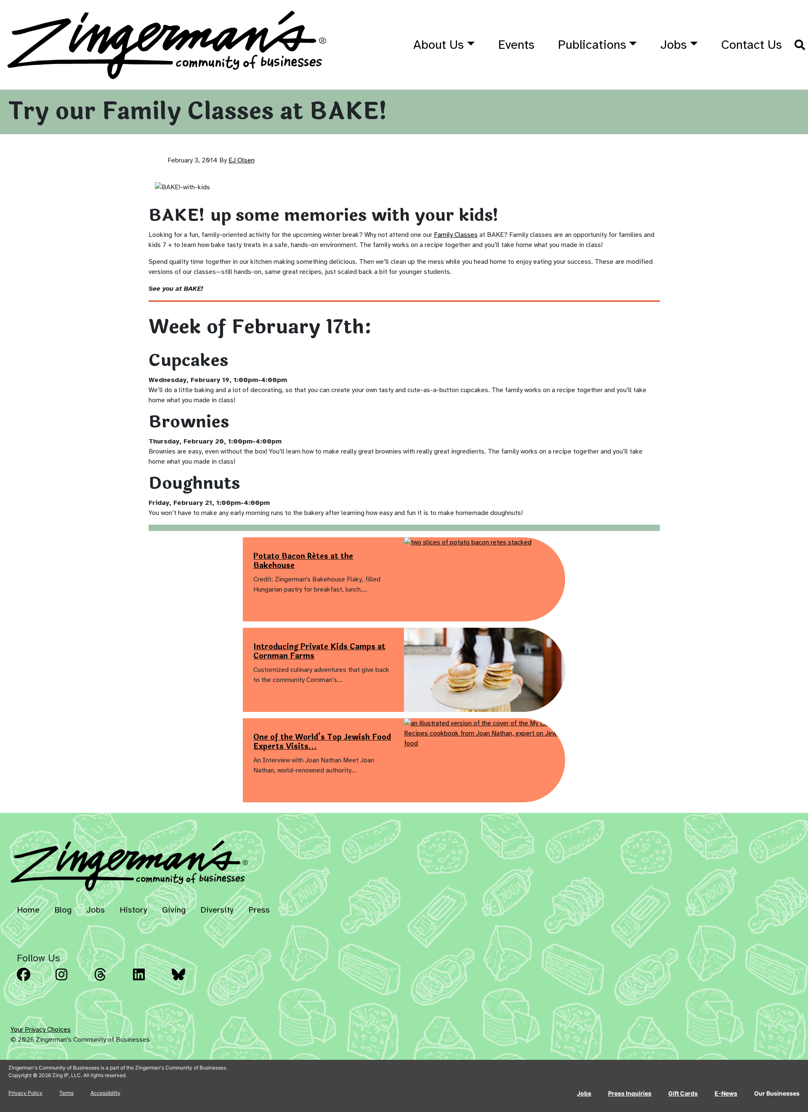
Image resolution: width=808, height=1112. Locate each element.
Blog (63, 910)
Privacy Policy (25, 1093)
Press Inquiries (629, 1093)
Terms (66, 1093)
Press (259, 910)
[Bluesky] (188, 981)
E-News (726, 1093)
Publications (592, 45)
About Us (438, 45)
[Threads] (111, 981)
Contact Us (751, 45)
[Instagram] (72, 981)
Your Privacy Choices (41, 1029)
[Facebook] (33, 981)
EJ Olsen (242, 160)
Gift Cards (683, 1093)
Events (516, 45)
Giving (174, 910)
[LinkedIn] (150, 981)
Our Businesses (777, 1093)
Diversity (217, 910)
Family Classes (456, 235)
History (133, 910)
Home (28, 910)
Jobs (673, 45)
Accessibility (105, 1093)
